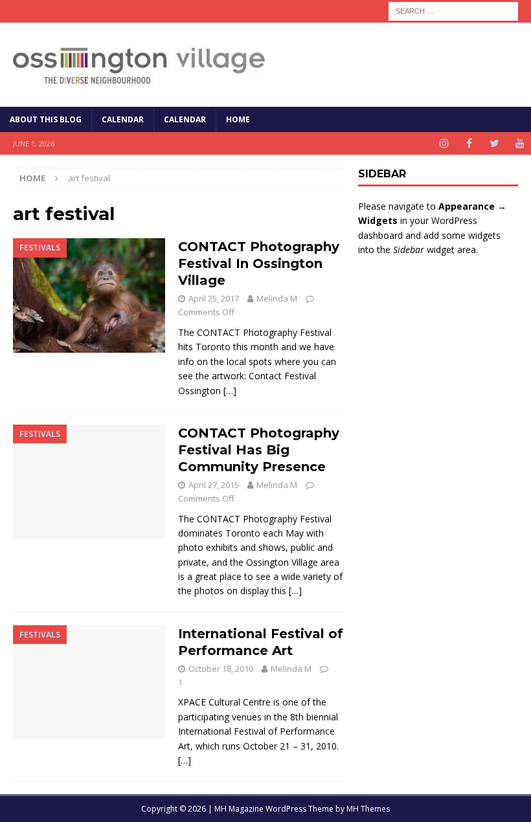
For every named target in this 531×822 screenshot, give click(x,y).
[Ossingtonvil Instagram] (444, 143)
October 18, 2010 (220, 668)
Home (238, 119)
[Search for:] (453, 10)
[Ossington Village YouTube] (519, 143)
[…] (229, 390)
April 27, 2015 (213, 485)
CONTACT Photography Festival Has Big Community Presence (258, 449)
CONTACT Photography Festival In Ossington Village (258, 263)
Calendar (123, 119)
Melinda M (276, 298)
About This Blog (46, 119)
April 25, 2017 (213, 298)
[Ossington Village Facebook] (469, 143)
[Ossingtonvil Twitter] (494, 143)
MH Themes (368, 808)
